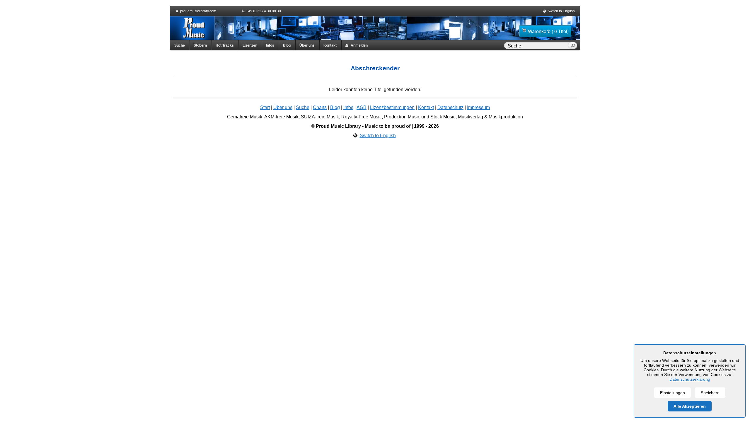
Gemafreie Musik (244, 116)
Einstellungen (672, 392)
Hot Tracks (225, 45)
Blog (287, 45)
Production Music (402, 116)
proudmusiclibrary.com (198, 11)
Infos (270, 45)
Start (265, 107)
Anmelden (358, 45)
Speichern (710, 392)
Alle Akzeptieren (690, 406)
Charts (320, 107)
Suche (179, 45)
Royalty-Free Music (361, 116)
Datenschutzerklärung (689, 379)
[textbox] (537, 46)
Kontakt (330, 45)
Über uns (307, 45)
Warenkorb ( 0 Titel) (548, 31)
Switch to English (561, 11)
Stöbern (200, 45)
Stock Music (443, 116)
